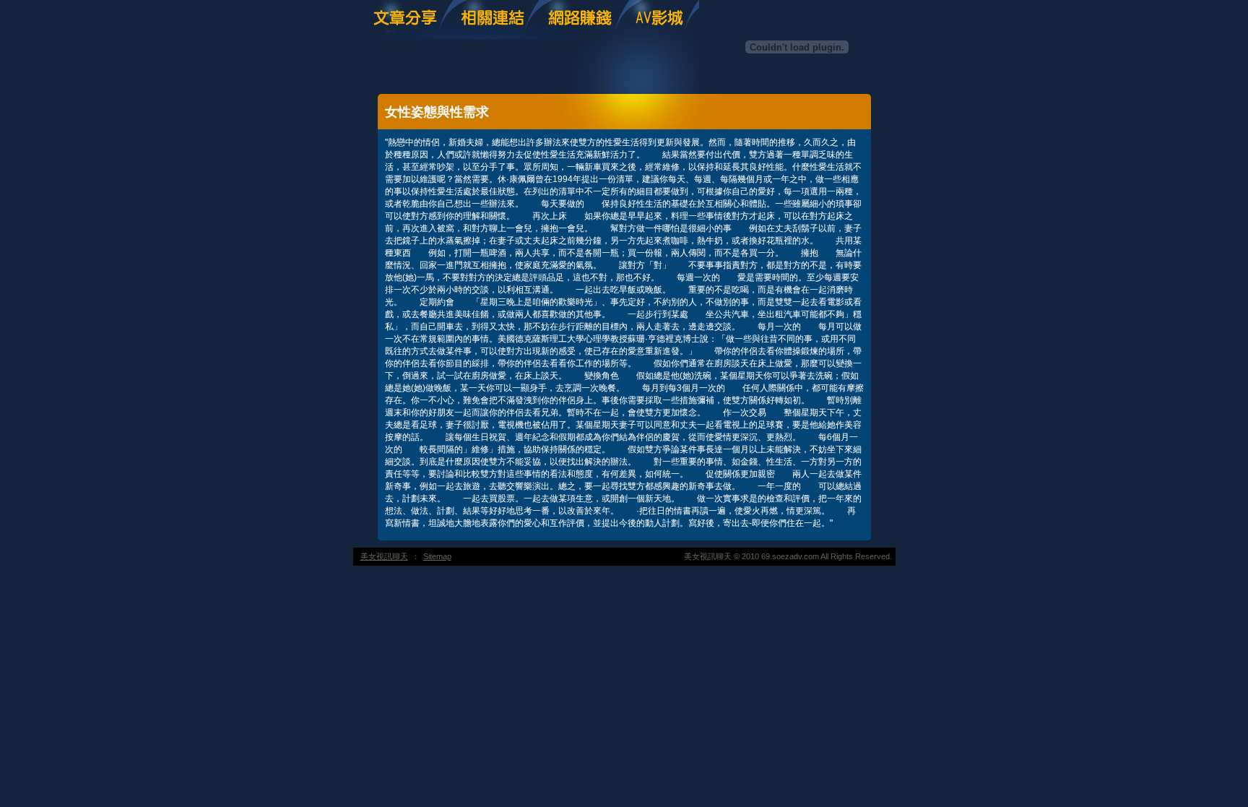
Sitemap (437, 556)
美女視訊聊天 (384, 556)
